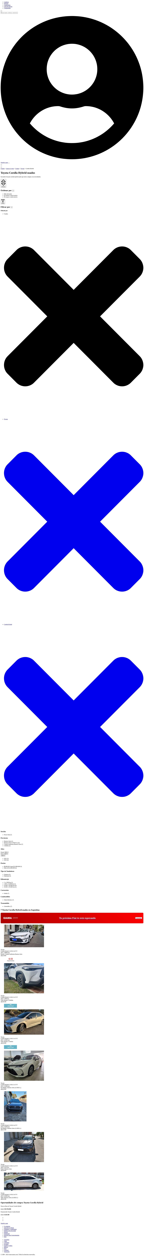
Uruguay (6, 1250)
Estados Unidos (8, 1245)
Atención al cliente (9, 1227)
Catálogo (6, 2)
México (6, 1247)
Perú (5, 1248)
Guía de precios (8, 6)
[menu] (1, 164)
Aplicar (3, 855)
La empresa (7, 1226)
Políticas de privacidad (10, 1230)
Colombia (6, 1242)
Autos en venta (10, 168)
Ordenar (3, 186)
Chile (5, 1241)
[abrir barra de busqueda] (1, 11)
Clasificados (7, 5)
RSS (5, 1237)
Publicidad (7, 1234)
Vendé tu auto (4, 162)
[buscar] (17, 13)
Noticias (6, 3)
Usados (3, 168)
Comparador (7, 8)
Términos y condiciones (10, 1229)
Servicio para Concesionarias (11, 1235)
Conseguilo (138, 918)
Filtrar (3, 203)
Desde (2, 852)
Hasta (2, 854)
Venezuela (6, 1251)
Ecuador (6, 1244)
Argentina (6, 1239)
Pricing (6, 1232)
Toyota (22, 168)
